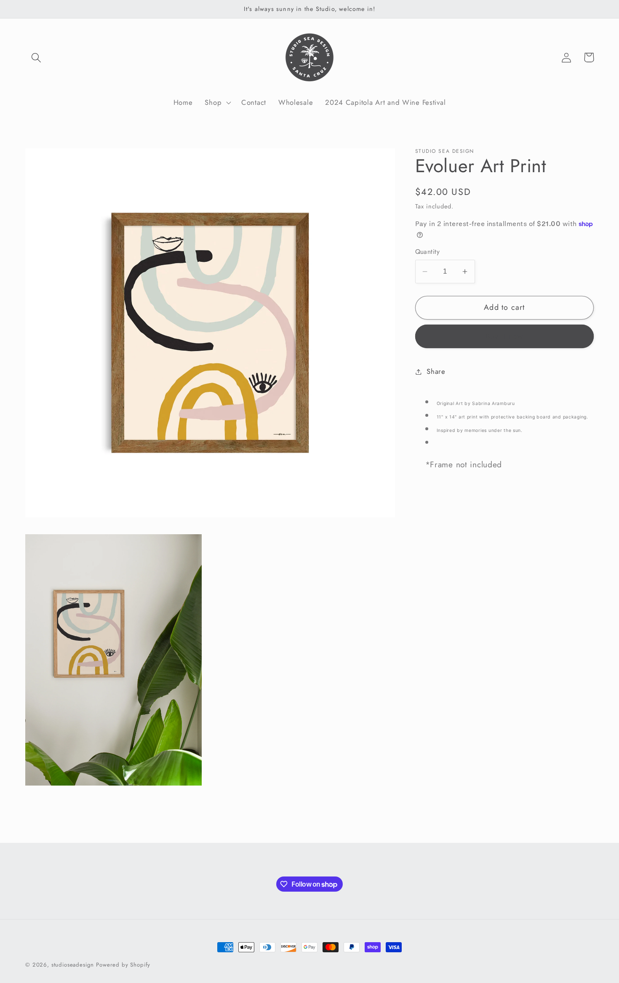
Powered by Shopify (123, 965)
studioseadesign (72, 965)
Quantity (427, 251)
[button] (36, 57)
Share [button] (436, 371)
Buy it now (504, 336)
